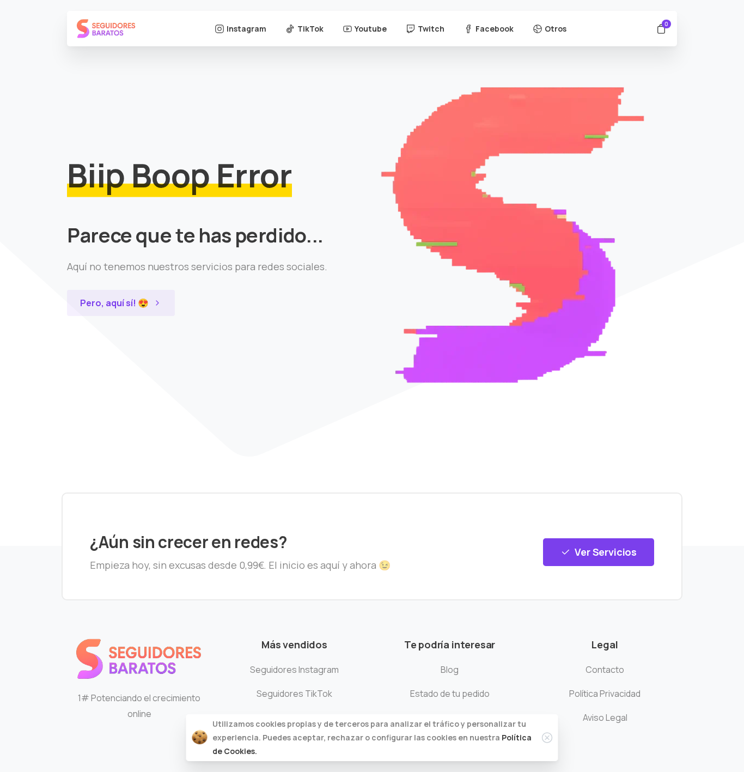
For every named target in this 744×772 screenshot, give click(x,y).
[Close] (547, 737)
